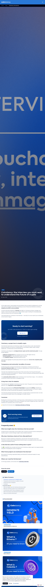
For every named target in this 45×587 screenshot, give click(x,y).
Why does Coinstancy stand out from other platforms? (14, 488)
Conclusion (6, 484)
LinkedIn (11, 471)
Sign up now (22, 333)
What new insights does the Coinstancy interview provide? (15, 487)
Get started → (36, 415)
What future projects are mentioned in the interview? (14, 491)
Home (2, 5)
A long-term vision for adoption (10, 482)
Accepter (5, 583)
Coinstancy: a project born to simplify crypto (13, 479)
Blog (6, 5)
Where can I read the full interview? (10, 493)
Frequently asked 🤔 (7, 485)
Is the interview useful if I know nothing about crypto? (14, 490)
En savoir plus (16, 583)
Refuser (10, 583)
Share (5, 471)
